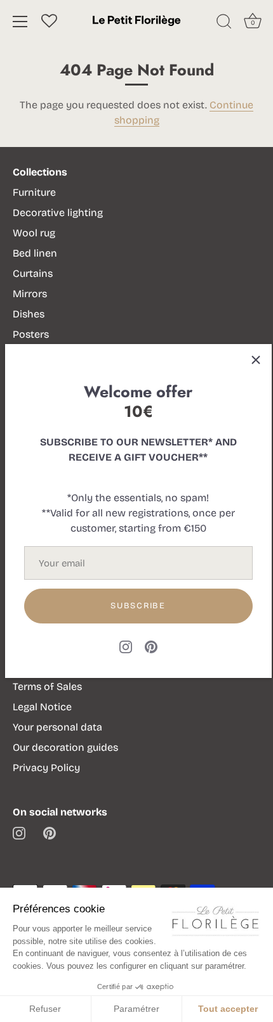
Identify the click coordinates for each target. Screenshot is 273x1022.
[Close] (256, 360)
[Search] (224, 23)
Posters (31, 334)
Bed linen (35, 253)
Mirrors (30, 294)
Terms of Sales (47, 686)
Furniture (34, 192)
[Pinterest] (151, 646)
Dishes (28, 314)
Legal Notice (42, 707)
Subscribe (137, 606)
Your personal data (57, 727)
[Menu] (20, 21)
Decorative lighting (58, 213)
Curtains (33, 273)
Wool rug (34, 233)
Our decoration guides (65, 747)
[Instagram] (125, 646)
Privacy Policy (46, 768)
